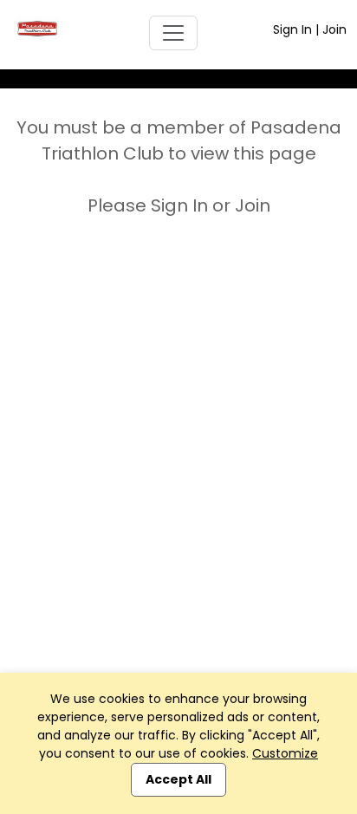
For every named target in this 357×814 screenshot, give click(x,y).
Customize (285, 753)
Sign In (292, 29)
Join (334, 29)
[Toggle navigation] (173, 33)
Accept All (178, 779)
